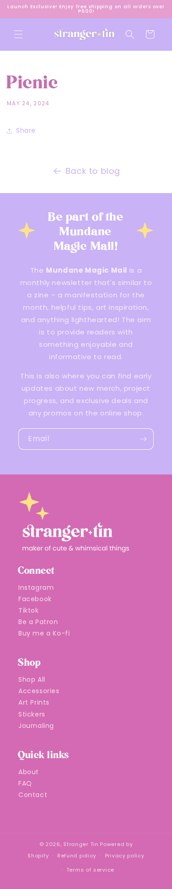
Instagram (36, 587)
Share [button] (26, 130)
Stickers (31, 714)
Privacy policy (124, 855)
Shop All (31, 679)
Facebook (35, 598)
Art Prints (34, 702)
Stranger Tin (80, 844)
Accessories (39, 690)
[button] (18, 34)
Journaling (36, 725)
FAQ (25, 783)
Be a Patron (38, 621)
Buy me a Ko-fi (44, 633)
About (28, 771)
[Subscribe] (143, 439)
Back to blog (93, 171)
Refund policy (76, 855)
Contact (32, 794)
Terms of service (90, 869)
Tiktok (28, 610)
